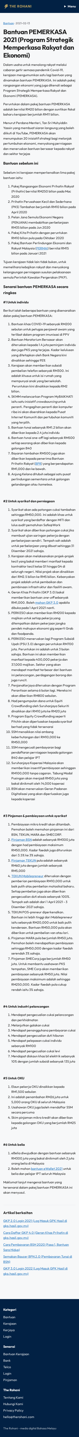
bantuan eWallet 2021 (47, 1169)
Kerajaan (9, 1323)
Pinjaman (10, 1380)
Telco (7, 1367)
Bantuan (8, 23)
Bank (7, 1360)
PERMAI (42, 248)
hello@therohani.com (18, 1417)
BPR (38, 463)
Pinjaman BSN (21, 840)
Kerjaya (9, 1330)
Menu (72, 6)
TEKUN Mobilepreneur (27, 876)
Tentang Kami (13, 1397)
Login (7, 1336)
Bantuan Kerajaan (16, 1354)
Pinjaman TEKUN (23, 860)
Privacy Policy (13, 1410)
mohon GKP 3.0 (46, 602)
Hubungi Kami (13, 1404)
